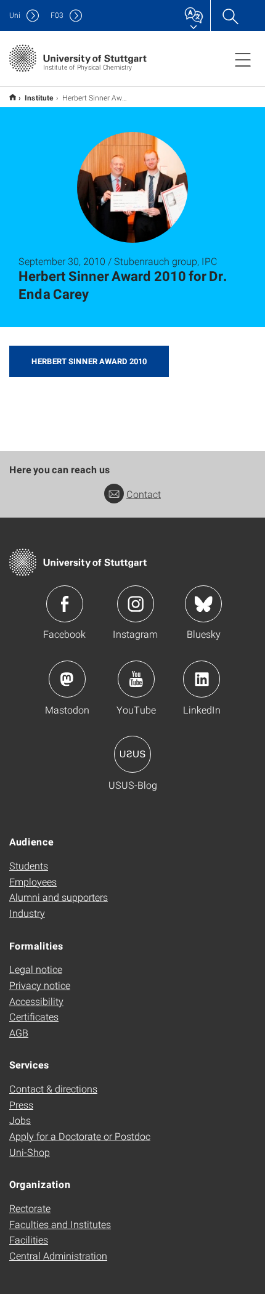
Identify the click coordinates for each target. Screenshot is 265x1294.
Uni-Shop (29, 1151)
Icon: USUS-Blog (132, 754)
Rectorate (30, 1208)
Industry (27, 912)
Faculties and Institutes (60, 1224)
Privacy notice (39, 985)
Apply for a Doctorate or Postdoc (79, 1135)
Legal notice (35, 968)
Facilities (28, 1239)
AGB (18, 1032)
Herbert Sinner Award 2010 (89, 361)
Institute (39, 97)
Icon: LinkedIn (201, 679)
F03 (57, 15)
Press (21, 1104)
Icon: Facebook (64, 603)
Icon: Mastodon (67, 679)
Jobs (20, 1119)
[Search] (230, 15)
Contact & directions (53, 1088)
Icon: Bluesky (203, 603)
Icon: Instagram (135, 603)
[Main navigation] (243, 59)
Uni (14, 15)
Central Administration (58, 1255)
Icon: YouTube (136, 679)
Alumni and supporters (58, 896)
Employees (33, 881)
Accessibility (36, 1001)
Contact (143, 493)
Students (28, 865)
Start (12, 97)
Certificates (34, 1016)
